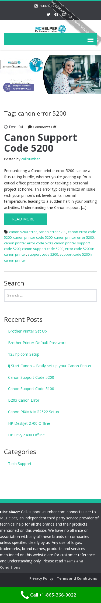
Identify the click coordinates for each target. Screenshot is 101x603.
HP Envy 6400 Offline (26, 434)
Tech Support (20, 463)
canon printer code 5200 (33, 237)
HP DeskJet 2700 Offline (29, 423)
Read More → (25, 219)
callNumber (30, 158)
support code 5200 (43, 254)
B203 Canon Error (23, 400)
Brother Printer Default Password (37, 342)
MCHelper (8, 517)
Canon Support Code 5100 (31, 388)
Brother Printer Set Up (27, 331)
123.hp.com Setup (23, 354)
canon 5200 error (23, 231)
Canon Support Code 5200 (40, 143)
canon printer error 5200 (74, 237)
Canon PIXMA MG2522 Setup (33, 411)
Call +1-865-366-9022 (53, 595)
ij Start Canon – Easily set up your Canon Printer (50, 365)
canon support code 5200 (42, 248)
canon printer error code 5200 (28, 243)
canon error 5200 (52, 231)
